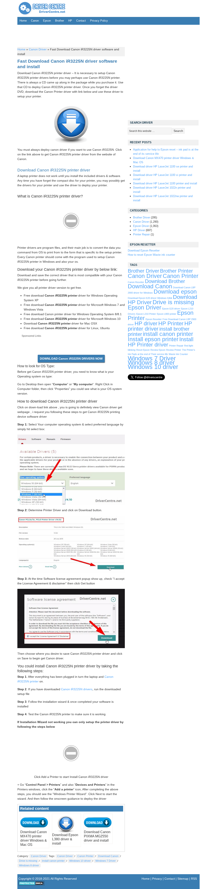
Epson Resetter (154, 319)
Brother (59, 20)
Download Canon (108, 856)
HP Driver (139, 230)
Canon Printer (85, 856)
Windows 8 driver (29, 865)
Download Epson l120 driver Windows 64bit (150, 298)
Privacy (157, 878)
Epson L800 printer (166, 314)
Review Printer (173, 350)
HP (70, 20)
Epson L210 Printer (146, 314)
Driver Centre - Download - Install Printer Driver (42, 8)
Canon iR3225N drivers (76, 689)
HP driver (146, 323)
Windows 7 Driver (105, 860)
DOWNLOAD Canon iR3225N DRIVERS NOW (71, 358)
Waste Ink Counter (178, 354)
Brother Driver (141, 217)
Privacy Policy (99, 20)
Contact (81, 20)
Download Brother (165, 281)
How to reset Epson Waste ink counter (151, 254)
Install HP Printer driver (160, 342)
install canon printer (53, 860)
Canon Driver (38, 49)
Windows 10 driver (80, 860)
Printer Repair (141, 234)
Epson (47, 20)
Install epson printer (153, 339)
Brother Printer (176, 271)
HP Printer (171, 323)
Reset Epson (143, 350)
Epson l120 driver (171, 308)
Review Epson (157, 350)
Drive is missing (28, 860)
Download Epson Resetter (144, 250)
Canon (35, 20)
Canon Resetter (136, 282)
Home (23, 20)
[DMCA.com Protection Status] (31, 884)
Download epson (175, 292)
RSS (194, 878)
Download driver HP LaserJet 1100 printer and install (165, 183)
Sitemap (182, 878)
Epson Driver (141, 226)
